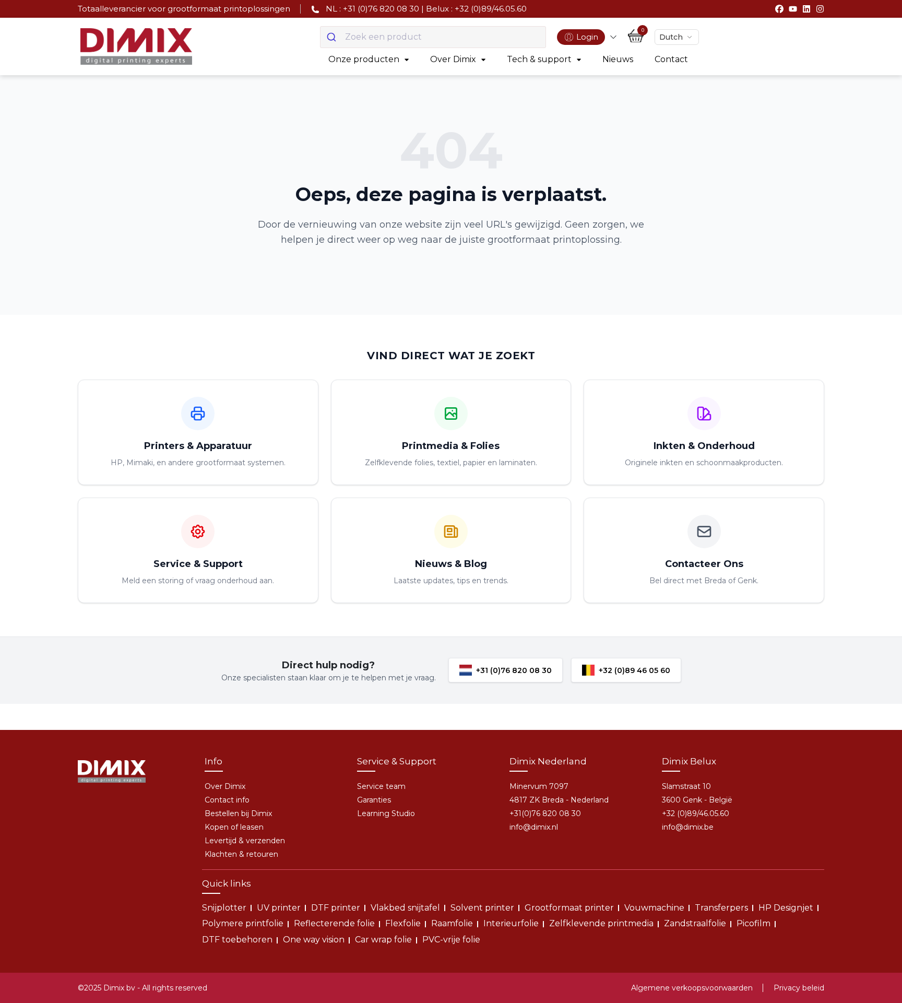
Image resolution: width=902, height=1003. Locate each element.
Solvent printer (482, 908)
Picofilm (753, 923)
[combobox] (433, 37)
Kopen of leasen (234, 827)
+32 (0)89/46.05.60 (695, 813)
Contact (671, 59)
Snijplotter (224, 908)
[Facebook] (779, 9)
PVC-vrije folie (451, 940)
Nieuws (617, 59)
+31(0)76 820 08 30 (545, 813)
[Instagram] (820, 9)
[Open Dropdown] (613, 37)
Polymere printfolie (242, 923)
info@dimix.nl (533, 827)
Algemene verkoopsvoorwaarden (692, 988)
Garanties (374, 800)
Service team (381, 786)
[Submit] (333, 37)
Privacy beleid (799, 988)
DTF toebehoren (237, 940)
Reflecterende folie (334, 923)
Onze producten (363, 59)
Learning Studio (386, 813)
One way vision (314, 940)
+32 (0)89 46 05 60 (634, 670)
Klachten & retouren (241, 854)
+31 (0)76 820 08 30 (514, 670)
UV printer (279, 908)
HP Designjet (785, 908)
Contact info (227, 800)
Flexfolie (403, 923)
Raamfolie (452, 923)
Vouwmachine (654, 908)
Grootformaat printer (569, 908)
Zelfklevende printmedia (601, 923)
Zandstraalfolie (695, 923)
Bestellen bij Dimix (238, 813)
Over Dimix (453, 59)
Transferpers (721, 908)
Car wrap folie (383, 940)
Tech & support (539, 59)
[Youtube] (793, 9)
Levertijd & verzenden (245, 840)
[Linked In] (806, 9)
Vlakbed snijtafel (405, 908)
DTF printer (335, 908)
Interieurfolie (511, 923)
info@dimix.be (688, 827)
